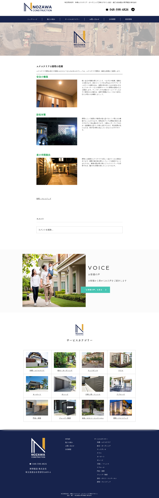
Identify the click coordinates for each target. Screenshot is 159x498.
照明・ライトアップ (43, 198)
